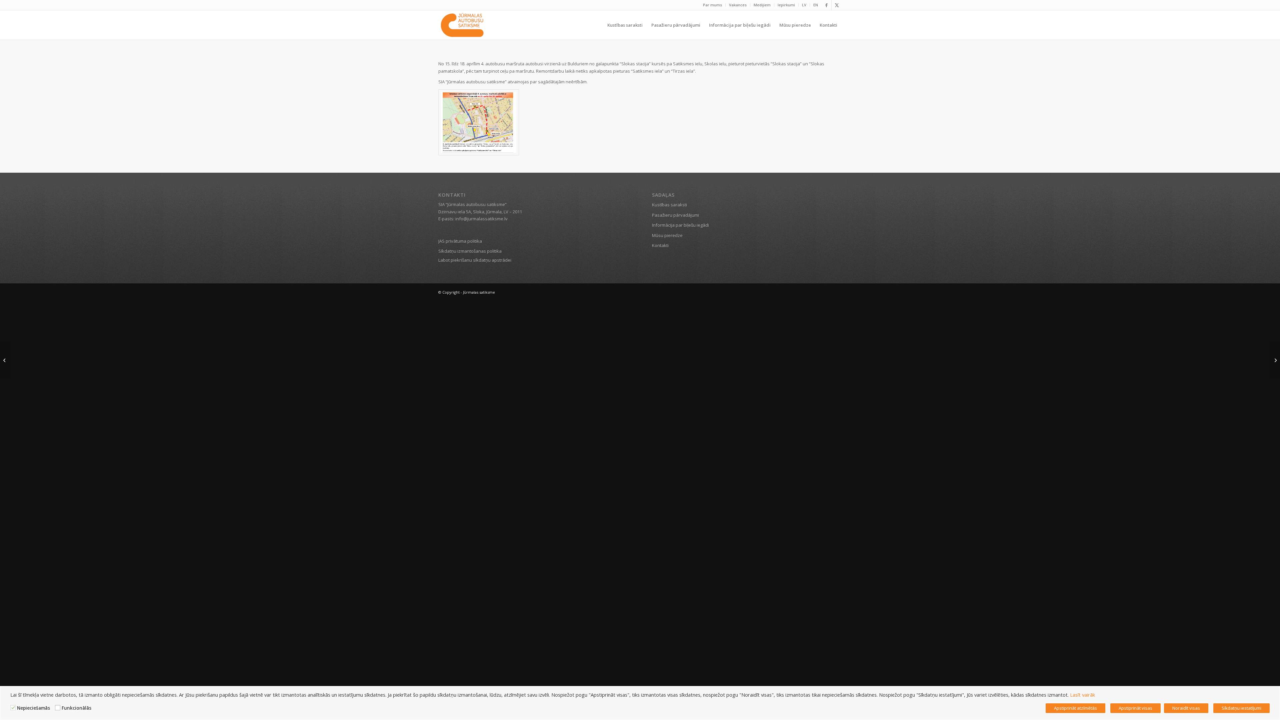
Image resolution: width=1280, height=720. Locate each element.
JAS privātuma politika (460, 241)
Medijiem (762, 4)
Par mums (712, 4)
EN (815, 4)
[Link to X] (837, 5)
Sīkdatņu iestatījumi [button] (1241, 708)
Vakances (738, 4)
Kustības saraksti (669, 205)
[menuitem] (713, 5)
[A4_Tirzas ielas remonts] (478, 122)
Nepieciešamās (33, 708)
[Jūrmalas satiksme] (462, 25)
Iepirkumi (786, 4)
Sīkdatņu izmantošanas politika (470, 251)
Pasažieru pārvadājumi (675, 215)
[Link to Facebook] (826, 5)
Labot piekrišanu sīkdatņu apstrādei (474, 260)
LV (804, 4)
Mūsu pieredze (667, 235)
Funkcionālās (76, 708)
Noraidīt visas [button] (1186, 708)
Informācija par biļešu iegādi (680, 225)
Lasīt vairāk (1082, 694)
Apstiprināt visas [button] (1135, 708)
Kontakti (660, 245)
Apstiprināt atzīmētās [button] (1075, 708)
